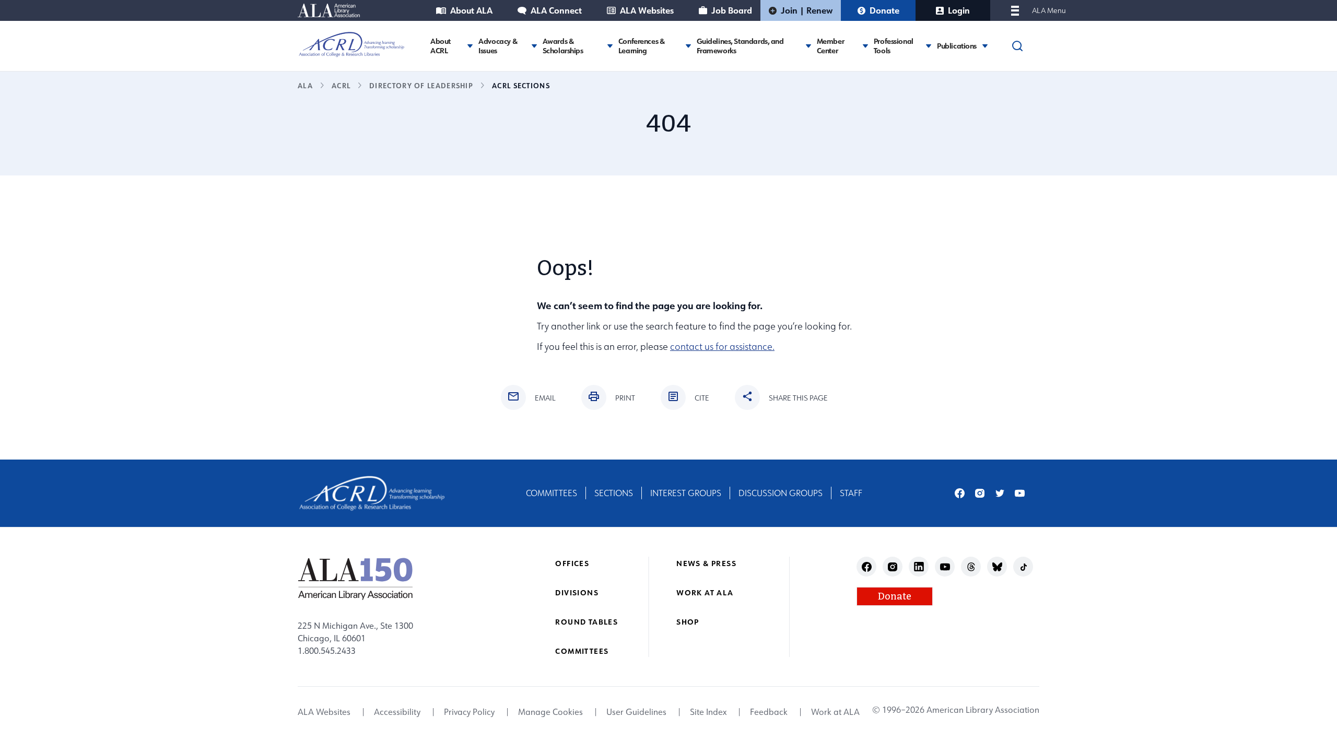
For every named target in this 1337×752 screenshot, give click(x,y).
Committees (551, 493)
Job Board (731, 10)
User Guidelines (636, 712)
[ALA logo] (355, 579)
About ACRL (440, 46)
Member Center (830, 46)
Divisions (577, 592)
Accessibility (397, 712)
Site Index (708, 712)
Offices (572, 563)
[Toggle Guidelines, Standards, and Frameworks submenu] (808, 46)
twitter (1000, 493)
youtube (1020, 493)
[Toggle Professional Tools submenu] (928, 46)
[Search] (1017, 46)
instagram (980, 493)
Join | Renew (806, 10)
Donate (884, 10)
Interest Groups (685, 493)
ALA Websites (647, 10)
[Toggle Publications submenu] (985, 46)
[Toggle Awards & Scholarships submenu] (610, 46)
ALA (305, 85)
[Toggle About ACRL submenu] (470, 46)
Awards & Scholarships (563, 46)
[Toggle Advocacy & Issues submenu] (534, 46)
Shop (687, 622)
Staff (851, 493)
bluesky (997, 567)
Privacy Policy (469, 712)
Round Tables (586, 622)
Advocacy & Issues (497, 46)
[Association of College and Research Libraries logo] (351, 44)
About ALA (471, 10)
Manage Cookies (550, 712)
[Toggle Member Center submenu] (865, 46)
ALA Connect (556, 10)
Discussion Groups (780, 493)
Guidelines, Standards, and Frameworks (740, 46)
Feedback (769, 712)
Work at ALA (704, 592)
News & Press (706, 563)
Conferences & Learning (641, 46)
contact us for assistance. (722, 346)
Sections (613, 493)
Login (959, 10)
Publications (957, 46)
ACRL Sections (521, 85)
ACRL (341, 85)
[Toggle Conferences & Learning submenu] (688, 46)
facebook (960, 493)
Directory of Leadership (421, 85)
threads (971, 566)
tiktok (1023, 566)
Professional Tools (893, 46)
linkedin (919, 567)
